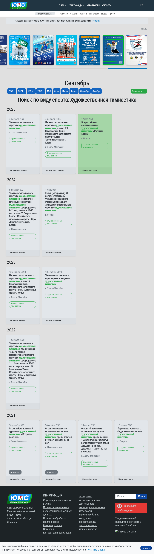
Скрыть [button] (144, 29)
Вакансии (48, 529)
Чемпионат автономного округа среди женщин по (57, 280)
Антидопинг (85, 496)
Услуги (83, 13)
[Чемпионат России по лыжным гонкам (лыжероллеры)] (113, 50)
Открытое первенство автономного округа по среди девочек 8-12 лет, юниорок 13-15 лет (58, 435)
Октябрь (96, 91)
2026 (39, 91)
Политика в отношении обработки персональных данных (57, 511)
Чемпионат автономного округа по (22, 125)
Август (74, 91)
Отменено (15, 472)
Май (49, 91)
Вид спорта (138, 91)
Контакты (106, 5)
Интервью (94, 13)
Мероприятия (93, 5)
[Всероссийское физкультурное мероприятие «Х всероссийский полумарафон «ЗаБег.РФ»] (66, 50)
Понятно (146, 548)
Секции (73, 13)
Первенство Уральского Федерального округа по (129, 433)
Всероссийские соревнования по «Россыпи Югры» (92, 128)
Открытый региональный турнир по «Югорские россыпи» (22, 433)
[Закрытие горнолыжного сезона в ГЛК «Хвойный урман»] (19, 50)
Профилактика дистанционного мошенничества (88, 525)
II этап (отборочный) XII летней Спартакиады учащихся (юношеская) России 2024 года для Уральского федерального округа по (58, 202)
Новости (64, 13)
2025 (30, 91)
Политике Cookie (95, 549)
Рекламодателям (52, 525)
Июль (65, 91)
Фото (112, 13)
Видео (104, 13)
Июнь (56, 91)
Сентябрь (84, 91)
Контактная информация (57, 532)
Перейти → (97, 20)
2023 (11, 91)
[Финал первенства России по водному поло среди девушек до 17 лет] (43, 50)
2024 (20, 91)
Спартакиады (75, 5)
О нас (61, 5)
